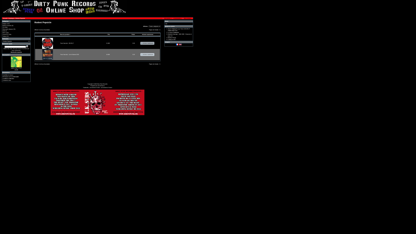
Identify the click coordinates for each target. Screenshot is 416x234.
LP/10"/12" (5, 34)
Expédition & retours (8, 75)
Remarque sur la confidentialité (11, 76)
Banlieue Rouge (172, 37)
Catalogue (11, 18)
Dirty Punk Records (102, 84)
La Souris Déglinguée (173, 32)
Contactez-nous (7, 80)
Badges (5, 23)
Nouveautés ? (6, 54)
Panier (166, 21)
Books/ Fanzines (7, 25)
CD (3, 27)
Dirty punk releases (8, 29)
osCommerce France (106, 87)
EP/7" (4, 32)
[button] (166, 18)
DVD (4, 31)
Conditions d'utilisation (8, 78)
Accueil (5, 18)
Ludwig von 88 (171, 39)
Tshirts (4, 36)
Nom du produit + (65, 34)
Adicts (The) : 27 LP (16, 68)
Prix (109, 34)
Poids (133, 34)
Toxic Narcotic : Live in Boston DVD (69, 54)
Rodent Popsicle (20, 18)
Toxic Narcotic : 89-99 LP (67, 43)
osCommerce (101, 85)
